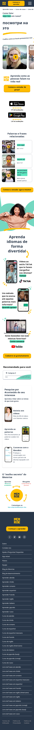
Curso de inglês (7, 641)
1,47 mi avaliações (17, 121)
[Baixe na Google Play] (17, 115)
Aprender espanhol (9, 590)
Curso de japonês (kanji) (10, 654)
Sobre (4, 544)
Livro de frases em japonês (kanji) (14, 710)
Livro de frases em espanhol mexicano (15, 680)
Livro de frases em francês (11, 688)
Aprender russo (8, 9)
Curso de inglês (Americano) (12, 646)
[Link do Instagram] (24, 537)
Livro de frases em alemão (11, 667)
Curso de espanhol (9, 629)
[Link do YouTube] (19, 537)
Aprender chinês (8, 582)
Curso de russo (20, 9)
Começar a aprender (16, 3)
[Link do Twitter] (14, 537)
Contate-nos (6, 548)
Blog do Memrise (8, 569)
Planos (4, 561)
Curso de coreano (8, 624)
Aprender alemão (8, 578)
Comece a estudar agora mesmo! (17, 190)
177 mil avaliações (17, 110)
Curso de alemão (8, 616)
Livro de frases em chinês (11, 671)
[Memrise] (4, 3)
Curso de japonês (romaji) (11, 658)
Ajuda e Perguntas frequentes (13, 552)
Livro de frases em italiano (11, 701)
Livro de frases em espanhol (12, 684)
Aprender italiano (8, 603)
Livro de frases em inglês (11, 697)
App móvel (6, 556)
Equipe (4, 565)
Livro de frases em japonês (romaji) (14, 705)
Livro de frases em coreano (12, 676)
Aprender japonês (8, 607)
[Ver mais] (30, 3)
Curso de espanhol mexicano (12, 633)
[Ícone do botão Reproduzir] (16, 57)
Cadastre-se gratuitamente (17, 356)
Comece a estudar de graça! (17, 88)
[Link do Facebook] (9, 537)
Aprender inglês (8, 599)
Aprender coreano (8, 586)
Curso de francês (8, 637)
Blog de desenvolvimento (11, 573)
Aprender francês (8, 595)
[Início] (6, 78)
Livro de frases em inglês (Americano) (15, 693)
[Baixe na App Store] (17, 103)
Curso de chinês (8, 620)
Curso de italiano (8, 650)
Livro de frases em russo (11, 714)
